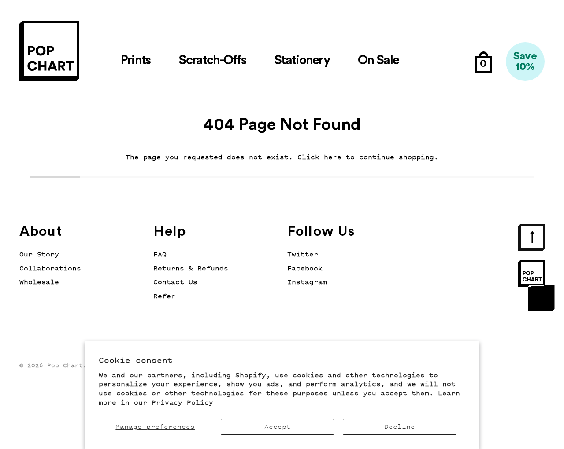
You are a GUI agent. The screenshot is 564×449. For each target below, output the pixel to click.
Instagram (307, 282)
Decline (399, 427)
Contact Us (175, 282)
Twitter (302, 254)
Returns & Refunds (190, 268)
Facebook (305, 268)
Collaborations (50, 268)
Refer (164, 296)
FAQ (160, 254)
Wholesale (39, 282)
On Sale (378, 60)
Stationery (302, 60)
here (332, 157)
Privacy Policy (182, 402)
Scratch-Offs (212, 60)
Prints (136, 60)
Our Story (39, 254)
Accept (277, 427)
